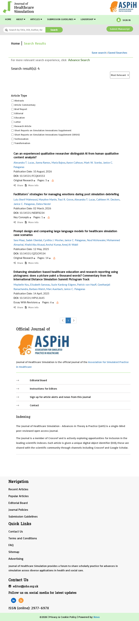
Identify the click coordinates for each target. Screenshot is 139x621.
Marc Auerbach (54, 289)
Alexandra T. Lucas (24, 163)
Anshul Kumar (53, 245)
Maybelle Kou (21, 285)
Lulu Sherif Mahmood (25, 199)
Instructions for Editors (43, 388)
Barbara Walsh (37, 289)
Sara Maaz (19, 240)
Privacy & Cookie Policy (62, 617)
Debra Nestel (43, 204)
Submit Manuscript (120, 28)
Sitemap (13, 552)
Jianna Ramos (42, 163)
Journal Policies (18, 509)
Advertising (15, 558)
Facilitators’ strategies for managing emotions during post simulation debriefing (66, 194)
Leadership (87, 19)
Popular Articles (18, 496)
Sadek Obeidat (34, 240)
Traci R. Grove (65, 199)
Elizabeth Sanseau (40, 285)
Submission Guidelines (60, 19)
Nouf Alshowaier (96, 240)
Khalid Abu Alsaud (35, 245)
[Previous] (63, 320)
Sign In (127, 20)
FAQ (11, 545)
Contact (34, 405)
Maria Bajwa (58, 163)
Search (54, 29)
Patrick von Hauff (86, 285)
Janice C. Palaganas (24, 204)
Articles (35, 19)
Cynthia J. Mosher (53, 240)
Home (8, 19)
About (20, 19)
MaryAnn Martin (48, 199)
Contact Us (15, 531)
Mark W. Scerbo (93, 163)
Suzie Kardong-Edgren (63, 285)
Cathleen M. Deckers (108, 199)
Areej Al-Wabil (70, 245)
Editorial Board (38, 380)
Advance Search (79, 60)
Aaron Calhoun (74, 163)
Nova (97, 617)
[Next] (74, 320)
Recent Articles (18, 489)
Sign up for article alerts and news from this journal (60, 397)
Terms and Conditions (22, 538)
